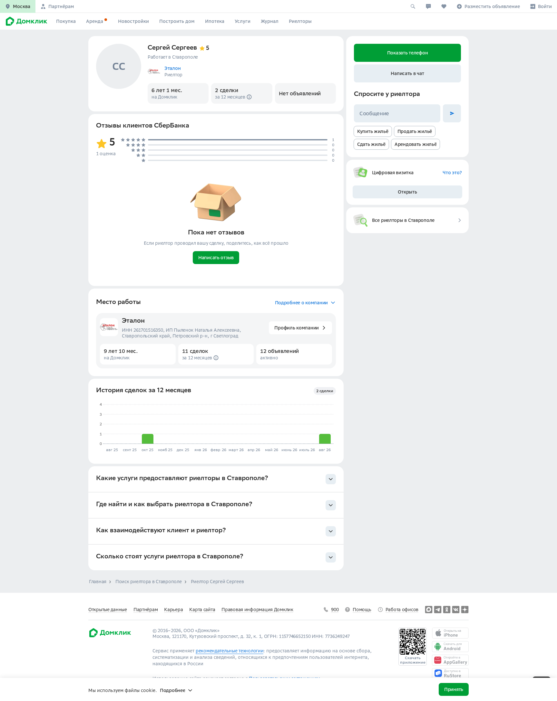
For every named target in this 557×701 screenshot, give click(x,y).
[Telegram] (438, 609)
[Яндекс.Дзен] (465, 609)
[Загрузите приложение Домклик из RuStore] (450, 673)
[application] (215, 424)
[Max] (429, 609)
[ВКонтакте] (456, 609)
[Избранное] (444, 6)
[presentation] (216, 479)
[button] (17, 6)
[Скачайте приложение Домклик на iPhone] (450, 633)
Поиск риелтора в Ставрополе (148, 581)
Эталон (133, 321)
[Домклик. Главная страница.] (25, 21)
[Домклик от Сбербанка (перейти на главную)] (109, 636)
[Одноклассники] (447, 609)
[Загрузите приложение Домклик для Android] (450, 646)
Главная (97, 581)
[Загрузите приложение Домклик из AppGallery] (450, 660)
